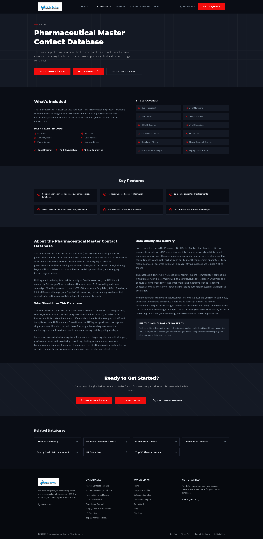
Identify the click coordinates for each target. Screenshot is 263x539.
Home (84, 6)
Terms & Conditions (202, 534)
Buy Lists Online (140, 6)
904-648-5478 (47, 504)
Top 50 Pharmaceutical (96, 517)
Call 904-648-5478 (169, 400)
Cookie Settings (219, 534)
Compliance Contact (95, 504)
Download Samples (142, 499)
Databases (102, 6)
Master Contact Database (97, 485)
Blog (157, 6)
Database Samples (142, 495)
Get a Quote (211, 6)
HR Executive (92, 513)
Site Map (138, 513)
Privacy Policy (186, 534)
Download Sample (124, 71)
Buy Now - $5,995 (54, 71)
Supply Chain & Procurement (99, 508)
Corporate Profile (142, 490)
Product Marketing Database (99, 490)
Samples (121, 6)
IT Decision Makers (94, 499)
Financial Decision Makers (97, 495)
